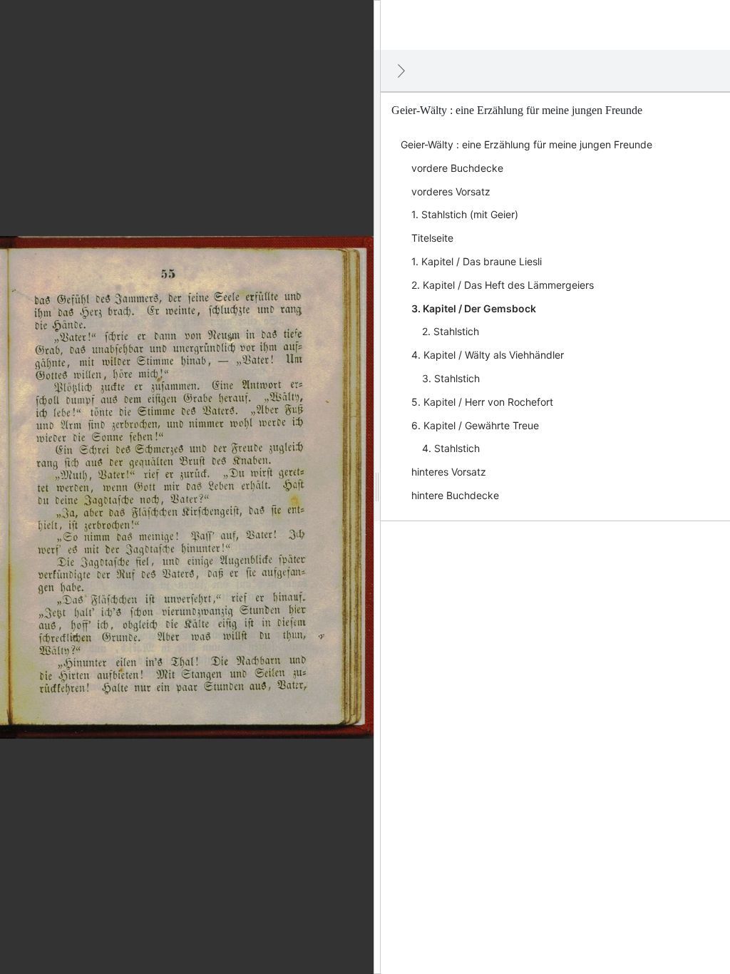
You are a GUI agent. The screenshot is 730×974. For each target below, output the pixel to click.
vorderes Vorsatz (450, 191)
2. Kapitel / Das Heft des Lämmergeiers (502, 285)
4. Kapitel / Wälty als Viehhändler (487, 355)
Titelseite (432, 238)
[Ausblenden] (401, 71)
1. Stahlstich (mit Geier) (464, 214)
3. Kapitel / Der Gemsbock (473, 308)
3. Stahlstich (451, 378)
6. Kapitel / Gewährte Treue (475, 425)
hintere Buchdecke (455, 495)
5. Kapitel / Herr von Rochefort (482, 402)
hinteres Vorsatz (448, 472)
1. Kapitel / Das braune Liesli (476, 261)
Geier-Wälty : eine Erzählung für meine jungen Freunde (526, 144)
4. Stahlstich (451, 448)
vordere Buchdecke (457, 168)
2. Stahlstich (450, 331)
